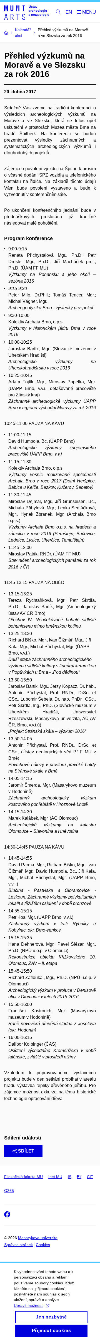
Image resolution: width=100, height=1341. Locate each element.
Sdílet (26, 1151)
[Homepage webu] (26, 12)
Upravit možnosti (28, 1305)
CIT (90, 1176)
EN (69, 12)
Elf (79, 1176)
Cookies (43, 1244)
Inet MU (55, 1176)
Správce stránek (18, 1244)
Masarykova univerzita (38, 1238)
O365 (9, 1190)
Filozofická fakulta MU (23, 1176)
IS (69, 1176)
